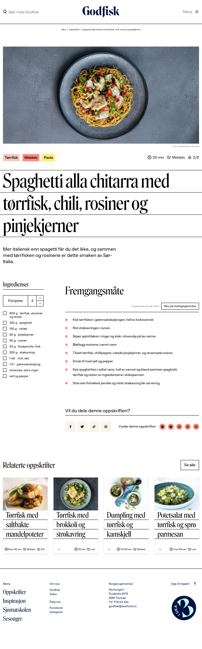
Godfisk (55, 589)
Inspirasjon (14, 600)
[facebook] (70, 426)
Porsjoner (15, 301)
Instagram (56, 612)
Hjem (63, 29)
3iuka (53, 594)
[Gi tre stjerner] (179, 427)
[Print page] (106, 426)
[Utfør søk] (4, 12)
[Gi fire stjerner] (188, 427)
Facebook (56, 607)
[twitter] (82, 426)
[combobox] (32, 12)
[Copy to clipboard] (94, 426)
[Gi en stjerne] (162, 427)
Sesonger (12, 618)
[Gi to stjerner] (171, 427)
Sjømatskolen (17, 609)
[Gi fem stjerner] (196, 427)
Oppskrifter (74, 29)
